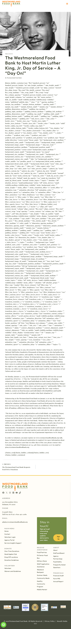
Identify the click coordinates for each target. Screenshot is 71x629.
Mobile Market (42, 589)
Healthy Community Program (41, 583)
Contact (7, 534)
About (55, 550)
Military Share (42, 561)
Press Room (9, 54)
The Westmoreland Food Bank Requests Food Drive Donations (16, 466)
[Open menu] (67, 3)
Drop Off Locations (11, 557)
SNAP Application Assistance (43, 565)
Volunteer (7, 568)
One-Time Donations (11, 551)
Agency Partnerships (57, 557)
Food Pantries (42, 552)
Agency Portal (9, 540)
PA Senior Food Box (42, 556)
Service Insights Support (12, 543)
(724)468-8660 (7, 512)
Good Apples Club (10, 554)
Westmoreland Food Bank (14, 78)
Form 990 (56, 579)
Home (6, 531)
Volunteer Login (10, 537)
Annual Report (58, 581)
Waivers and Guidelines (12, 571)
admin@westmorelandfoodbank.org (15, 522)
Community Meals (43, 578)
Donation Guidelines (11, 560)
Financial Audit (58, 576)
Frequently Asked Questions (59, 566)
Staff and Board (58, 553)
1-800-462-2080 (21, 514)
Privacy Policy (50, 621)
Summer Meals (42, 575)
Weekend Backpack (40, 571)
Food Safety (57, 562)
